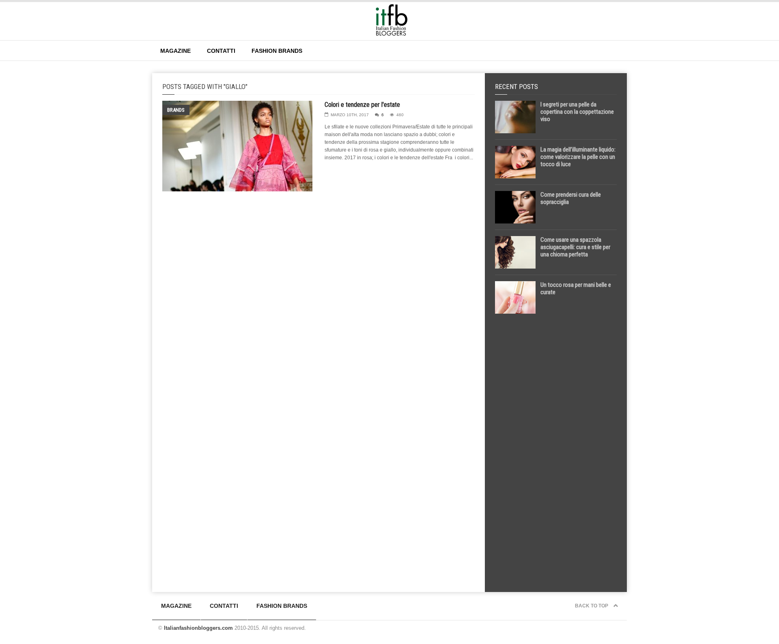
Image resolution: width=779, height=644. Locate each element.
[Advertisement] (556, 448)
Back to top (592, 606)
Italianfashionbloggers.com (198, 628)
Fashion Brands (277, 51)
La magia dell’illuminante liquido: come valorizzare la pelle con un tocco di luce (577, 157)
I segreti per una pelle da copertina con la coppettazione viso (577, 112)
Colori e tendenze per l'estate (362, 104)
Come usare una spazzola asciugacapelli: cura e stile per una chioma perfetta (575, 247)
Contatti (221, 51)
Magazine (175, 51)
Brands (176, 110)
